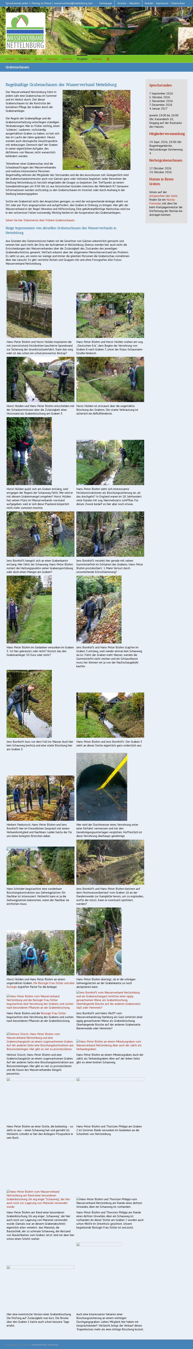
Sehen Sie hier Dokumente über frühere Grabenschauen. (40, 220)
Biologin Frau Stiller (53, 1013)
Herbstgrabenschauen (165, 160)
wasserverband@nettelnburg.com (73, 3)
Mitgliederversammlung (167, 134)
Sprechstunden (160, 85)
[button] (108, 59)
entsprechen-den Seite (163, 196)
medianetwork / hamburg (44, 1344)
